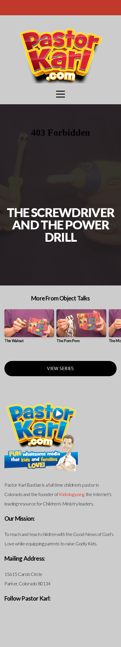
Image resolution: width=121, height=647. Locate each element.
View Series (60, 368)
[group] (29, 328)
